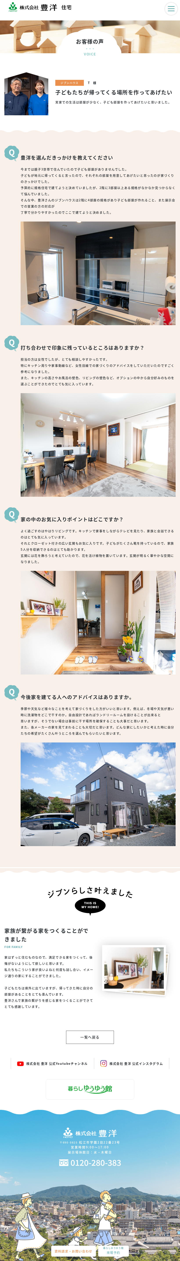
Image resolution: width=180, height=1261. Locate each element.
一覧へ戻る (90, 1037)
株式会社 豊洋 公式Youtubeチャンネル (57, 1063)
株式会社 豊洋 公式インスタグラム (136, 1063)
